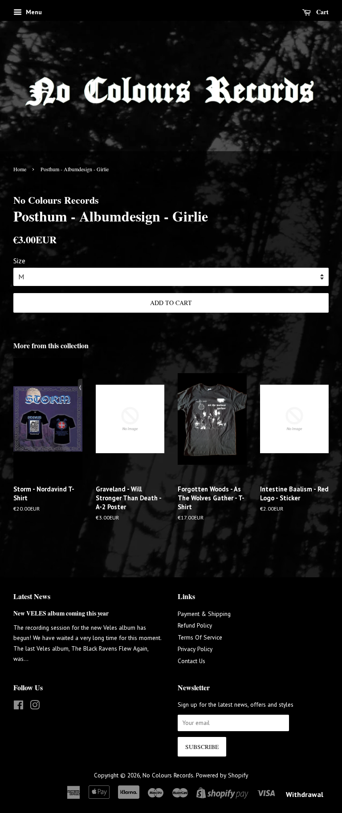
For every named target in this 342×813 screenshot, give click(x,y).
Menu (33, 12)
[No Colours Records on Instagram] (35, 707)
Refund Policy (195, 625)
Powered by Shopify (222, 775)
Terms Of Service (200, 637)
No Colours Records (167, 775)
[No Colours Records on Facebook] (18, 707)
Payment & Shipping (204, 614)
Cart (321, 11)
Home (19, 169)
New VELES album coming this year (61, 613)
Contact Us (191, 661)
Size (19, 260)
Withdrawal (304, 794)
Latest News (31, 596)
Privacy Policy (195, 649)
